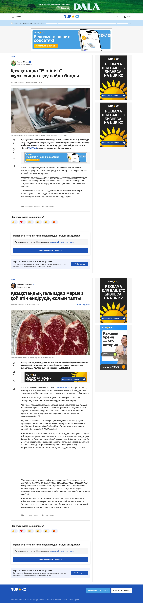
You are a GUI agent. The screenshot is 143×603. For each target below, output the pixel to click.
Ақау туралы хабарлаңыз (98, 590)
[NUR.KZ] (71, 17)
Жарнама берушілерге (121, 590)
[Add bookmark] (14, 166)
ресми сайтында (62, 387)
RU (118, 17)
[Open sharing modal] (14, 158)
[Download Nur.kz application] (71, 6)
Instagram (81, 264)
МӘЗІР (18, 17)
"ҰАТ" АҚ (32, 148)
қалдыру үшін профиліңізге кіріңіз (62, 242)
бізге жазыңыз (48, 206)
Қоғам (13, 57)
